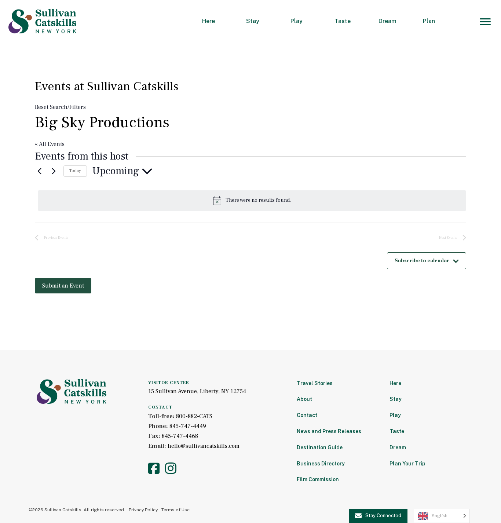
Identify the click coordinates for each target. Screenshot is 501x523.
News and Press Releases (329, 431)
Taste (342, 21)
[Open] (485, 21)
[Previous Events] (39, 171)
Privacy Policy (143, 509)
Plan (429, 21)
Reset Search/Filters (60, 107)
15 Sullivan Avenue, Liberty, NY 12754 (197, 391)
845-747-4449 (187, 426)
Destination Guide (320, 447)
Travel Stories (315, 383)
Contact (307, 415)
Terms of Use (175, 509)
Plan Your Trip (407, 464)
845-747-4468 (180, 436)
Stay (252, 21)
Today (75, 170)
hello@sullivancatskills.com (203, 446)
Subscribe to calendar (422, 260)
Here (208, 21)
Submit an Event (63, 285)
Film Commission (318, 479)
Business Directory (321, 464)
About (304, 399)
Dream (387, 21)
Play (296, 21)
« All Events (50, 144)
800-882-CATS (194, 416)
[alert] (252, 200)
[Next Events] (53, 171)
